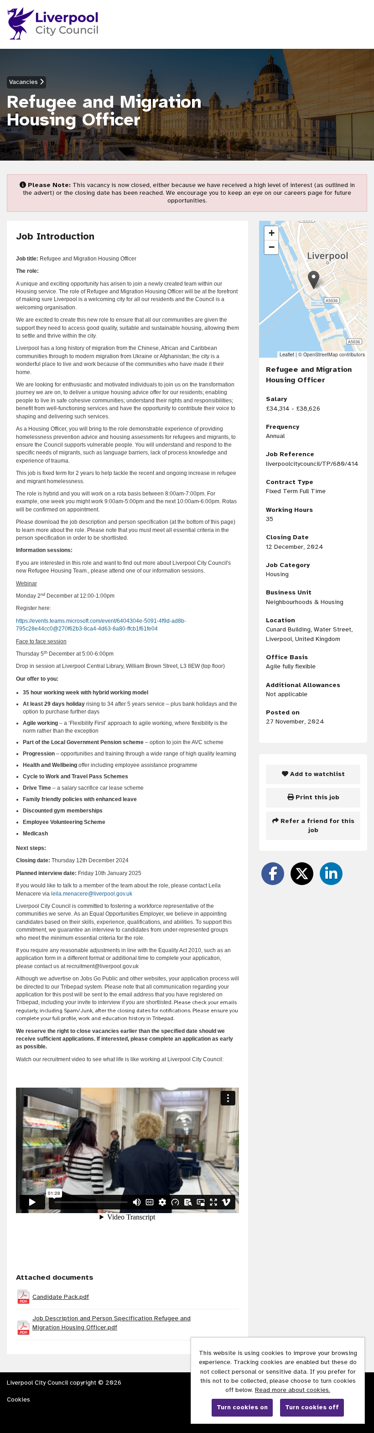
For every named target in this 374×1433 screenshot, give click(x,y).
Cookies (18, 1399)
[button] (313, 280)
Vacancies (24, 82)
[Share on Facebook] (272, 873)
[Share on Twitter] (302, 873)
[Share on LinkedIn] (331, 873)
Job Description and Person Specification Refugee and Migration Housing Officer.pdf (111, 1322)
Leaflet (287, 354)
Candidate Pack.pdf (60, 1297)
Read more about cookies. (292, 1390)
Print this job (316, 797)
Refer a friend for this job (316, 825)
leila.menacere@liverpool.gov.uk (91, 894)
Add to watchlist (316, 774)
